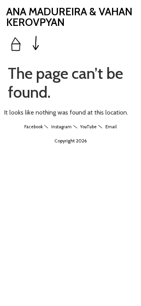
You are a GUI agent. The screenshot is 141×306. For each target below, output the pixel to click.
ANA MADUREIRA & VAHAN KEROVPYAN (69, 17)
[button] (36, 43)
